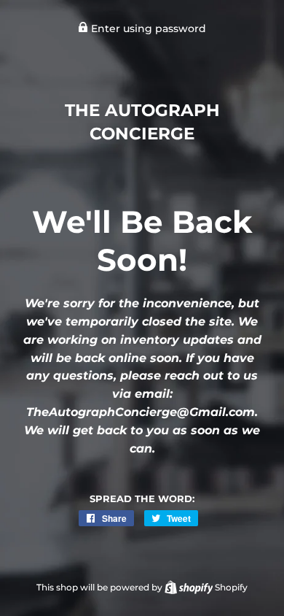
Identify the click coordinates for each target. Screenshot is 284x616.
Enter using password (147, 28)
